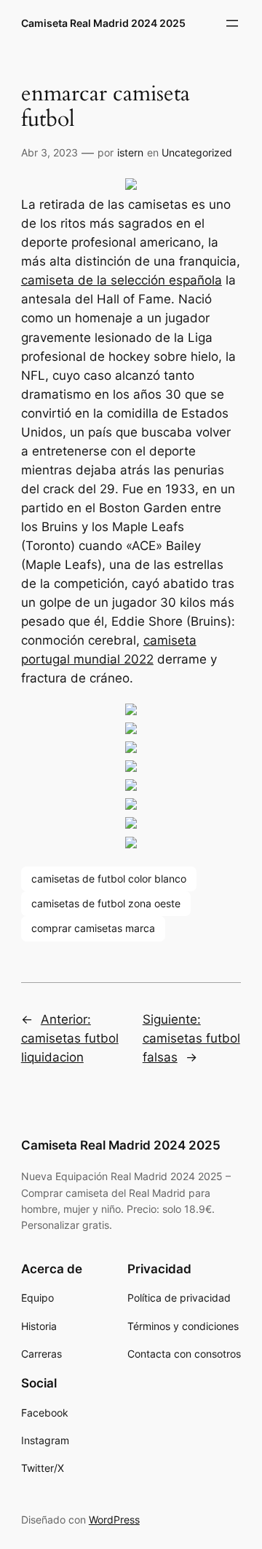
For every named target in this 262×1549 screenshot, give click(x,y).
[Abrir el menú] (232, 23)
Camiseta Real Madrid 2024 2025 (103, 23)
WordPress (114, 1519)
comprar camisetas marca (93, 928)
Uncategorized (197, 152)
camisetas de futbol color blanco (108, 878)
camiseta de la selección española (121, 280)
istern (130, 152)
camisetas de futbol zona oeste (105, 903)
